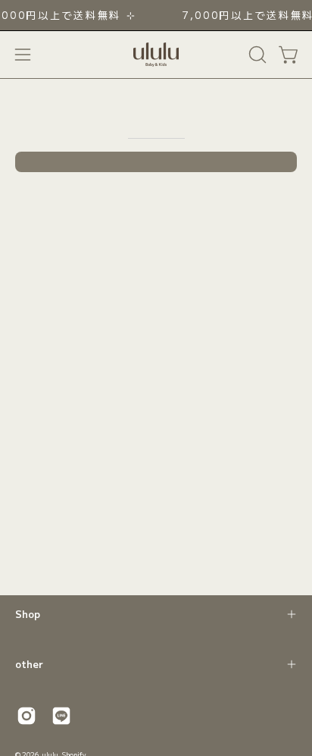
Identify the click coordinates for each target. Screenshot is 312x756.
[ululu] (156, 54)
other (29, 664)
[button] (256, 54)
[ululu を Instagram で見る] (26, 715)
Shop (27, 614)
